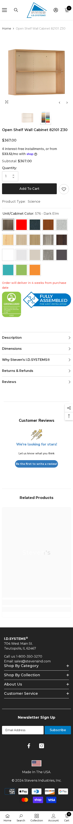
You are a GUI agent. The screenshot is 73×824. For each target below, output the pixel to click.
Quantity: (9, 168)
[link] (36, 602)
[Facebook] (29, 746)
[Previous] (59, 102)
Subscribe (58, 730)
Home (6, 28)
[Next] (67, 102)
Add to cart (29, 189)
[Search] (16, 10)
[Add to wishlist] (64, 189)
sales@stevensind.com (32, 661)
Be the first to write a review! (36, 464)
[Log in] (55, 10)
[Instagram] (41, 746)
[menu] (4, 10)
